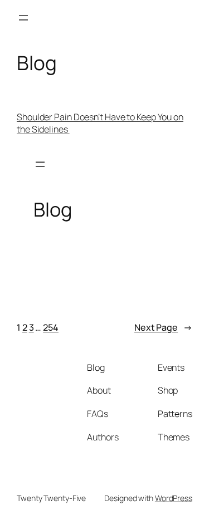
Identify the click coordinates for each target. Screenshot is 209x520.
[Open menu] (23, 17)
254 (51, 327)
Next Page (163, 327)
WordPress (173, 498)
